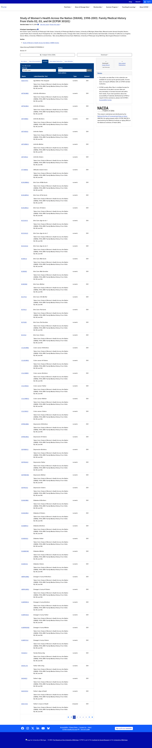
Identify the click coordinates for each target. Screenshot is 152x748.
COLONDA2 (25, 386)
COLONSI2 (24, 411)
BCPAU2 (24, 309)
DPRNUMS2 (25, 437)
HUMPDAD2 (25, 615)
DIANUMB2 (24, 500)
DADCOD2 (24, 704)
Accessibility (64, 727)
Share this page (55, 24)
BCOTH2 (24, 297)
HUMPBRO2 (25, 602)
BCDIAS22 (24, 233)
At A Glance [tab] (24, 61)
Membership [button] (98, 7)
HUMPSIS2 (24, 640)
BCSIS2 (23, 335)
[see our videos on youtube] (43, 729)
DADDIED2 (24, 691)
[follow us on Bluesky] (48, 729)
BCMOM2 (24, 284)
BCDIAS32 (24, 246)
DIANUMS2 (24, 513)
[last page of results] (92, 717)
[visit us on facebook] (22, 729)
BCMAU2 (24, 259)
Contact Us (82, 727)
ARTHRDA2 (24, 131)
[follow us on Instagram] (27, 729)
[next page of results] (89, 717)
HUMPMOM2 (25, 627)
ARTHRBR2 (24, 119)
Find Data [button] (67, 7)
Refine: (60, 68)
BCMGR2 (24, 271)
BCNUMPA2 (25, 195)
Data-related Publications (56, 61)
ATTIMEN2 (24, 170)
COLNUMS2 (25, 360)
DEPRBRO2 (24, 449)
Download (104, 55)
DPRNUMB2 (25, 424)
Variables (45, 61)
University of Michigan (121, 740)
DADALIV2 (24, 666)
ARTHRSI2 (24, 157)
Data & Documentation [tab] (35, 61)
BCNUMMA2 (25, 182)
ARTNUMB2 (25, 93)
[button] (38, 24)
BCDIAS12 (24, 220)
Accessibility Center (105, 100)
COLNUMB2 (25, 348)
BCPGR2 (24, 322)
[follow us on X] (32, 729)
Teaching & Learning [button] (128, 7)
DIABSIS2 (24, 564)
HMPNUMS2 (25, 589)
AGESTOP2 (24, 81)
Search (89, 70)
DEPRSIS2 (24, 488)
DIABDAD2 (24, 538)
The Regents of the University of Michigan (66, 740)
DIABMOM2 (25, 551)
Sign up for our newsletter (124, 728)
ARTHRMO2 (25, 144)
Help (89, 727)
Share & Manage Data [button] (82, 7)
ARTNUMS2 (25, 106)
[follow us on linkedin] (38, 729)
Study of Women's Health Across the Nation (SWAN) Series (41, 43)
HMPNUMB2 (25, 577)
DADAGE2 (24, 678)
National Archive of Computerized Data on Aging (112, 116)
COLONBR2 (25, 373)
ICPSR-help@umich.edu (69, 729)
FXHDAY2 (24, 653)
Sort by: (24, 68)
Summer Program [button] (112, 7)
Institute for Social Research (101, 740)
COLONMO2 (25, 399)
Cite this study (44, 24)
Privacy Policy (73, 727)
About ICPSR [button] (144, 7)
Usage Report (106, 65)
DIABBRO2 (24, 526)
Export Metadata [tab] (69, 61)
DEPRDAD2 (24, 462)
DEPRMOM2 (25, 475)
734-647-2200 (85, 729)
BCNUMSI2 (24, 208)
